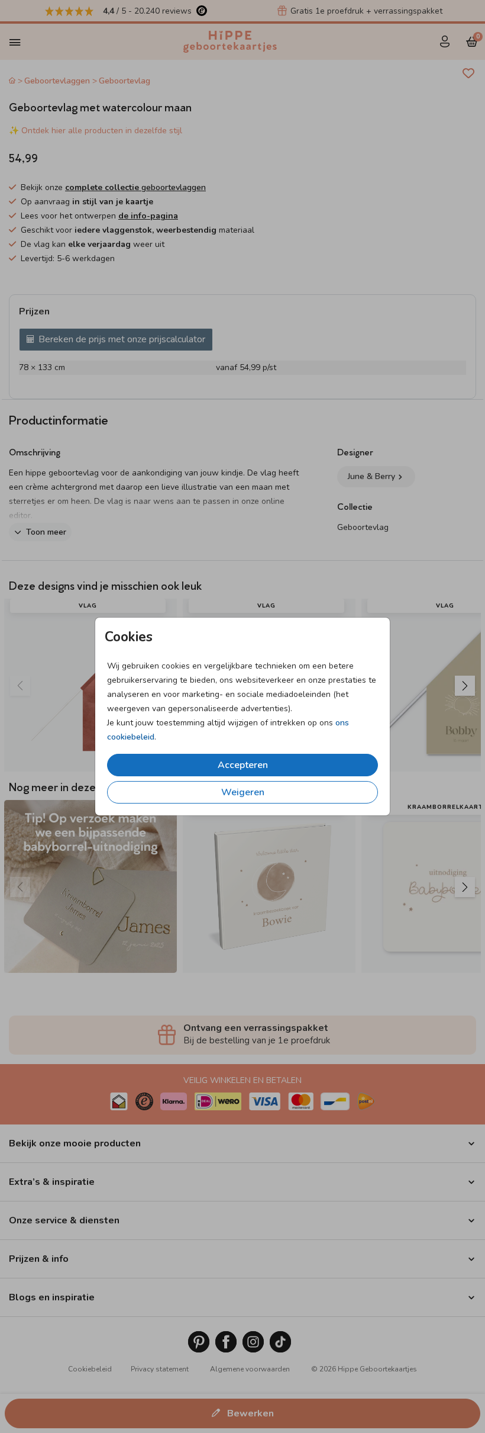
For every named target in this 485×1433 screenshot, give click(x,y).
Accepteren (243, 765)
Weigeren (242, 792)
